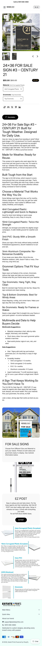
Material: (14, 85)
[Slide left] (33, 56)
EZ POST (21, 520)
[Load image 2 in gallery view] (14, 56)
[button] (36, 7)
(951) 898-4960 (10, 625)
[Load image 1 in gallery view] (6, 56)
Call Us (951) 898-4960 (21, 2)
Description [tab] (11, 117)
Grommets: (12, 95)
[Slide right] (37, 56)
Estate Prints (11, 642)
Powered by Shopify (22, 642)
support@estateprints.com (14, 622)
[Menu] (4, 7)
